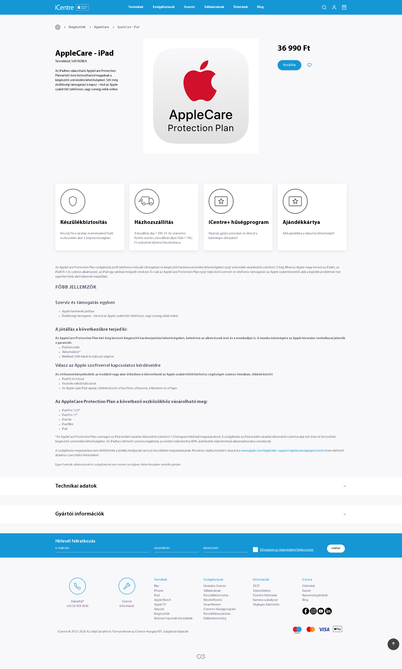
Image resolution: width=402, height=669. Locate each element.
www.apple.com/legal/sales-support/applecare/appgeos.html (282, 450)
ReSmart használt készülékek (173, 618)
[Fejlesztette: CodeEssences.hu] (201, 656)
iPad (157, 595)
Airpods (159, 609)
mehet (335, 548)
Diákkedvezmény (215, 618)
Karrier (306, 591)
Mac (156, 586)
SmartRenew (212, 604)
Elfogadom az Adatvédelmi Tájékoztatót (287, 550)
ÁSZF (256, 586)
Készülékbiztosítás (216, 595)
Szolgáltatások (164, 7)
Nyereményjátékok (315, 595)
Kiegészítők (77, 27)
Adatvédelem (262, 591)
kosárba (289, 65)
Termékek (135, 7)
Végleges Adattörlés (266, 604)
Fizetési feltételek (265, 595)
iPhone (158, 591)
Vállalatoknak (214, 7)
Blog (260, 7)
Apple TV (160, 604)
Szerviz (189, 7)
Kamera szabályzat (265, 600)
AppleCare (101, 27)
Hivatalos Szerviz (215, 586)
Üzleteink (240, 7)
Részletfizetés (213, 600)
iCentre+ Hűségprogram (220, 609)
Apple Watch (162, 600)
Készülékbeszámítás (217, 614)
